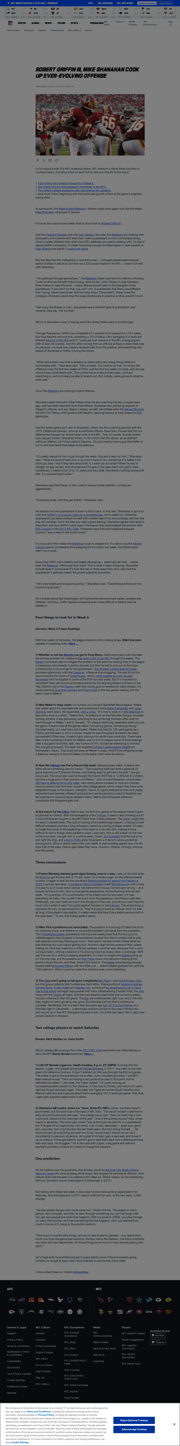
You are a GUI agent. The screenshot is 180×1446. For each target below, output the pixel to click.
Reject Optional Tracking (134, 1420)
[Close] (174, 1424)
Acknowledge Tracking (134, 1429)
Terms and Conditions (39, 1411)
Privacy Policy (46, 1414)
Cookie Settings (20, 1442)
